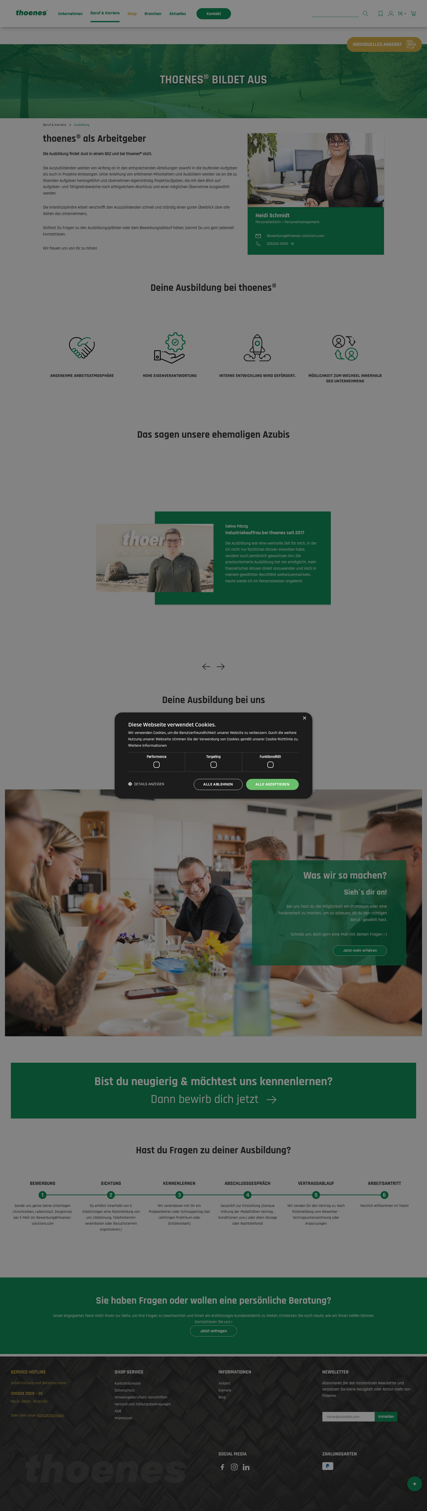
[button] (146, 784)
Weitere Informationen (147, 745)
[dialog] (213, 755)
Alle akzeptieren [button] (272, 784)
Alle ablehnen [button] (218, 784)
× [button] (304, 718)
